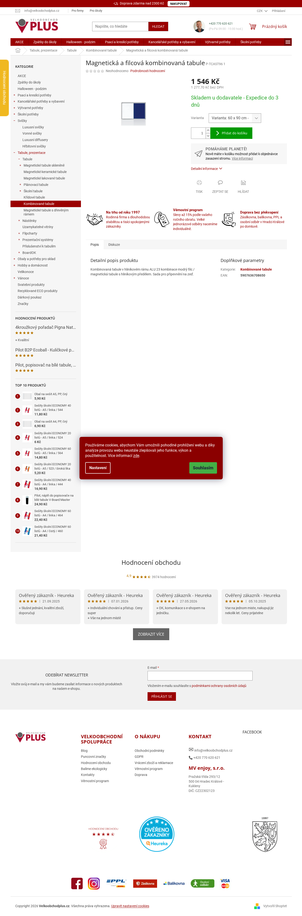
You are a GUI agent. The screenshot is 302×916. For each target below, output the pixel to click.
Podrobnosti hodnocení (147, 71)
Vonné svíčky (32, 133)
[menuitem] (19, 42)
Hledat (158, 26)
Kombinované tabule (39, 204)
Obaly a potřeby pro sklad (36, 259)
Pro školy (96, 10)
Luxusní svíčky (33, 127)
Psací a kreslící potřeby (34, 95)
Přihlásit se (161, 696)
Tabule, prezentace (31, 153)
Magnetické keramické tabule (45, 172)
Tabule (27, 159)
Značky (23, 304)
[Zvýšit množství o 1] (208, 130)
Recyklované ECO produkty (38, 291)
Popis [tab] (94, 244)
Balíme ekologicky (94, 769)
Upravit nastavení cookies (130, 906)
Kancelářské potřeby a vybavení (41, 101)
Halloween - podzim (32, 89)
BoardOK (29, 253)
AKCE (22, 76)
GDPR (139, 757)
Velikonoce (26, 272)
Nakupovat (178, 3)
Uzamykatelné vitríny (37, 227)
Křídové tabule (34, 197)
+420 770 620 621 (221, 23)
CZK (260, 11)
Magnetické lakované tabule (44, 178)
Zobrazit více (151, 634)
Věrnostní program (95, 781)
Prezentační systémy (37, 240)
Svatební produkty (31, 285)
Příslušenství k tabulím (39, 246)
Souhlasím (203, 467)
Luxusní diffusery (35, 140)
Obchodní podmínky (149, 751)
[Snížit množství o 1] (208, 136)
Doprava (141, 775)
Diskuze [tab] (114, 244)
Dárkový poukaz (30, 297)
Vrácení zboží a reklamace (154, 763)
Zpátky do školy (29, 82)
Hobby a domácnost (33, 265)
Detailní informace (204, 169)
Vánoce (23, 278)
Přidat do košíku (234, 133)
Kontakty (88, 775)
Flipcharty (29, 233)
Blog (84, 751)
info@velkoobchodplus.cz (211, 749)
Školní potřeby (28, 114)
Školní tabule (33, 191)
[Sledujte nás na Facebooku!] (77, 883)
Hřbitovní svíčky (34, 146)
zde (136, 455)
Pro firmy (78, 10)
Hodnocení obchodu (151, 562)
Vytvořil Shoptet (275, 906)
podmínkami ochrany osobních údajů (219, 686)
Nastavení (97, 468)
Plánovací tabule (36, 185)
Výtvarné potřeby (30, 108)
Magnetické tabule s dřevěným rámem (46, 212)
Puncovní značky (93, 757)
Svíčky (22, 121)
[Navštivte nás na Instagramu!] (94, 883)
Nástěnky (29, 221)
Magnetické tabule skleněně (44, 165)
